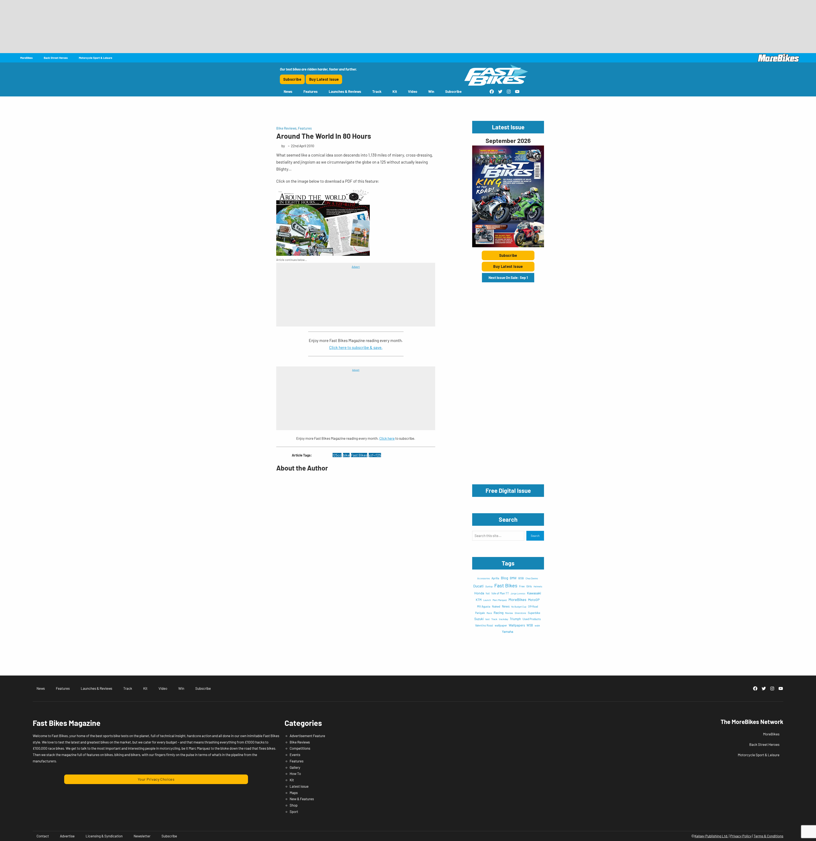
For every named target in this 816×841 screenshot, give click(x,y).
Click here (387, 438)
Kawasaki (534, 593)
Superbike (534, 613)
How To (295, 773)
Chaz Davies (532, 578)
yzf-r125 (375, 455)
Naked (496, 606)
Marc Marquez (500, 600)
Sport (294, 811)
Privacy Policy (741, 836)
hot (488, 593)
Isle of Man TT (500, 593)
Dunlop (489, 586)
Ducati (478, 586)
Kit (292, 780)
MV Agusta (483, 606)
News (506, 606)
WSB (530, 625)
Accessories (483, 578)
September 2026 (508, 140)
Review (509, 612)
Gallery (295, 767)
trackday (503, 619)
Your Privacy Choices (156, 779)
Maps (294, 792)
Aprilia (495, 578)
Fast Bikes (359, 455)
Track (494, 619)
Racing (498, 613)
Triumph (515, 619)
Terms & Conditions (768, 836)
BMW (513, 578)
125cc (337, 455)
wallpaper (501, 625)
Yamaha (507, 631)
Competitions (300, 748)
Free (522, 586)
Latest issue (299, 786)
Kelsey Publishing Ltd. (711, 836)
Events (295, 754)
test (487, 619)
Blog (504, 578)
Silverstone (520, 613)
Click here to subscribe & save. (355, 347)
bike (346, 455)
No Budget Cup (518, 606)
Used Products (532, 619)
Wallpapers (517, 625)
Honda (479, 593)
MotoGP (534, 600)
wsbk (537, 625)
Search (535, 535)
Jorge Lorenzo (518, 593)
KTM (479, 600)
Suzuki (479, 619)
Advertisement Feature (307, 736)
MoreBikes (517, 599)
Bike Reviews (286, 128)
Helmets (538, 586)
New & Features (302, 799)
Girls (529, 586)
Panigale (480, 612)
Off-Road (533, 606)
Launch (487, 600)
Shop (294, 805)
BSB (521, 578)
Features (305, 128)
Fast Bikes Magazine (67, 722)
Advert (356, 267)
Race (489, 612)
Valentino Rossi (484, 625)
